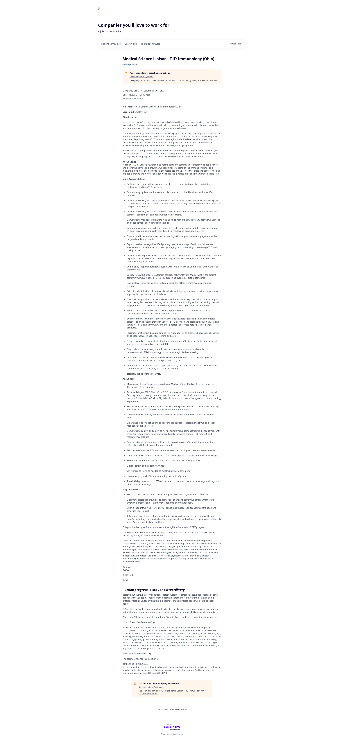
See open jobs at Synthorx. (141, 76)
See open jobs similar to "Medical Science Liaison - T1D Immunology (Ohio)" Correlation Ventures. (174, 80)
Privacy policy (166, 734)
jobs (131, 43)
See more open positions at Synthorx (172, 709)
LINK (164, 672)
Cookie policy (178, 734)
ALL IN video (140, 617)
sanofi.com (212, 617)
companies (111, 43)
